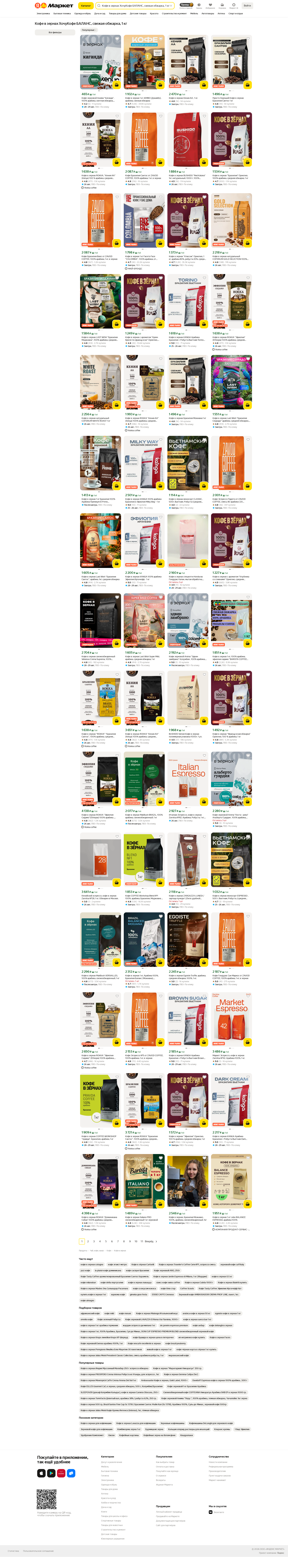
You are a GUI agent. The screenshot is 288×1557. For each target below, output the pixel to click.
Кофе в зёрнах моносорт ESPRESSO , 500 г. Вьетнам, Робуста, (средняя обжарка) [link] (230, 897)
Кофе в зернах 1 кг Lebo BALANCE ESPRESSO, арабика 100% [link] (229, 1218)
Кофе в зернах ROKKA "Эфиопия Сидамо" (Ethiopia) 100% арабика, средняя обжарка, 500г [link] (98, 1056)
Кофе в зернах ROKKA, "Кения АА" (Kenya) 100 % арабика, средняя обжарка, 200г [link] (99, 177)
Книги (104, 1511)
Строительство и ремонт (113, 1529)
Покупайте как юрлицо (167, 1471)
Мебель (105, 1466)
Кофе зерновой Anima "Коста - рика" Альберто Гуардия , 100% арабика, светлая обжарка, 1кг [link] (230, 816)
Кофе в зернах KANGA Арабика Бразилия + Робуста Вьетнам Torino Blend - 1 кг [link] (186, 338)
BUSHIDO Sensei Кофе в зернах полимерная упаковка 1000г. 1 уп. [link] (185, 735)
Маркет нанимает (217, 1480)
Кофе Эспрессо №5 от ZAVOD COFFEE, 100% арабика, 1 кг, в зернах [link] (144, 1056)
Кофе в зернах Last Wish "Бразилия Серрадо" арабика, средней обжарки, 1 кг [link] (231, 419)
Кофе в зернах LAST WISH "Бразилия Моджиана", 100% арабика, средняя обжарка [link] (100, 338)
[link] (92, 1264)
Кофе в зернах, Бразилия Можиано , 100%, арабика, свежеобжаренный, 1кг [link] (188, 1218)
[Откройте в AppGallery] (61, 1477)
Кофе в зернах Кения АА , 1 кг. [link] (183, 98)
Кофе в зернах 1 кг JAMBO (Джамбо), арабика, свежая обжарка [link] (143, 99)
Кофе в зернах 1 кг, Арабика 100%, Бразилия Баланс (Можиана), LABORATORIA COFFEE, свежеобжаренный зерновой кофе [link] (142, 977)
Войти (247, 5)
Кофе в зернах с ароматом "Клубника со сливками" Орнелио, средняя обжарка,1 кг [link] (231, 578)
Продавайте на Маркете (168, 1516)
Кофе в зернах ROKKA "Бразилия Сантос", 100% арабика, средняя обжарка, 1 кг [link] (141, 1137)
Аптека (104, 1493)
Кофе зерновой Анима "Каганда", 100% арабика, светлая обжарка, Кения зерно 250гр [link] (98, 99)
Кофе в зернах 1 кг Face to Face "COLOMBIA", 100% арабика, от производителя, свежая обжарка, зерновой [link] (141, 257)
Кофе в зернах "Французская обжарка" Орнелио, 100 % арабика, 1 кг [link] (231, 735)
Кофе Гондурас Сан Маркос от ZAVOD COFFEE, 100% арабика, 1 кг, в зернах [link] (231, 976)
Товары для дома (109, 1489)
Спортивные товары (111, 1520)
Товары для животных (112, 1525)
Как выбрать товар (165, 1462)
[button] (89, 30)
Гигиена (105, 1475)
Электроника (107, 1480)
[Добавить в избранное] (117, 39)
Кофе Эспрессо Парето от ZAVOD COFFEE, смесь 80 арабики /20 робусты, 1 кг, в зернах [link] (229, 500)
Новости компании (218, 1462)
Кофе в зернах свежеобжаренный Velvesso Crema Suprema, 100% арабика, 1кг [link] (98, 658)
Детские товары (109, 1534)
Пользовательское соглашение (38, 1551)
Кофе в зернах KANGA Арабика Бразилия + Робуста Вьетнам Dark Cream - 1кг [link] (229, 1137)
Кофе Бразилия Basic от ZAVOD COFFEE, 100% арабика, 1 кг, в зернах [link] (99, 257)
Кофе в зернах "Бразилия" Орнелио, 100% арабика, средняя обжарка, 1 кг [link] (230, 176)
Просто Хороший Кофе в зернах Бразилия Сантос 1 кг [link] (228, 99)
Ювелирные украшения (112, 1538)
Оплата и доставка (165, 1466)
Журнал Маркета (164, 1484)
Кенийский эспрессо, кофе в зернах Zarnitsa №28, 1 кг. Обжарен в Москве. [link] (100, 897)
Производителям (217, 1471)
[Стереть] (171, 6)
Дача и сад (106, 1507)
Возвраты (161, 1480)
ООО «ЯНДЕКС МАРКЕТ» (272, 1549)
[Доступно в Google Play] (51, 1477)
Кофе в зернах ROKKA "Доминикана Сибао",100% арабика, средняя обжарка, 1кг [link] (99, 1218)
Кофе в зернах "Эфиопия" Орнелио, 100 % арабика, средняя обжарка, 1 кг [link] (187, 1137)
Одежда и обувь (109, 1484)
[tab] (43, 13)
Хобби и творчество (111, 1502)
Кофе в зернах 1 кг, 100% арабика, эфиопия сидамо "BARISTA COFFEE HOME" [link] (230, 658)
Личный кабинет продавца (169, 1512)
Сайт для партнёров (166, 1525)
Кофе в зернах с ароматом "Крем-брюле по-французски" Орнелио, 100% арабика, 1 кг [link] (141, 338)
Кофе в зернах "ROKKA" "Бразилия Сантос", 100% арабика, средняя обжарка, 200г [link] (99, 735)
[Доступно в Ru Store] (71, 1477)
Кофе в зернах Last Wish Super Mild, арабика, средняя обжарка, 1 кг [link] (142, 657)
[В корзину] (116, 84)
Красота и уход (108, 1498)
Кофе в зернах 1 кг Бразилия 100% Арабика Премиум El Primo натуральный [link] (98, 500)
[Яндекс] (280, 1553)
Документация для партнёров (170, 1521)
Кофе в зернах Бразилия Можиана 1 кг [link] (187, 418)
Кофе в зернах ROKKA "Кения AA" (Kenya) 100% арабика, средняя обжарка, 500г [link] (142, 419)
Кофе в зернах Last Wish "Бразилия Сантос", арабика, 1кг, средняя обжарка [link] (100, 578)
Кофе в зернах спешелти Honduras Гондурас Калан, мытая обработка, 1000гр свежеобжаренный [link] (186, 578)
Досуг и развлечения (111, 1462)
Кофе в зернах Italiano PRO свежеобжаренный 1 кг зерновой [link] (141, 1218)
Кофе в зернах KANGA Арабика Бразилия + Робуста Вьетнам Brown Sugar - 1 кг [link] (186, 1056)
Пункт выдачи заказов (220, 1475)
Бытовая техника (109, 1471)
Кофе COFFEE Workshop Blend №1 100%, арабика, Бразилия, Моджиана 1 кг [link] (143, 897)
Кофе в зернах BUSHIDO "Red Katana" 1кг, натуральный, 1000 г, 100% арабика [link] (187, 177)
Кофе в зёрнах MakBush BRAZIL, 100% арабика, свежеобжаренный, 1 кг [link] (144, 816)
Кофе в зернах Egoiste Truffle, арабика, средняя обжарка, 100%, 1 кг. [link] (187, 976)
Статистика (13, 1551)
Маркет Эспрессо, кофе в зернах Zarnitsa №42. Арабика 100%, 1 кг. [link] (229, 1056)
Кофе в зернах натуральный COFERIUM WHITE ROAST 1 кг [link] (96, 419)
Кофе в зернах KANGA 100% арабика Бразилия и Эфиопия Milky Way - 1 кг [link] (143, 500)
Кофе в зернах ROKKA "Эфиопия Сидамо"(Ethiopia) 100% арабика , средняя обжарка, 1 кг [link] (98, 816)
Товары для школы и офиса (114, 1516)
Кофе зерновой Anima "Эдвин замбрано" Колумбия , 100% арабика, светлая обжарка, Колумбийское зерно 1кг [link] (187, 658)
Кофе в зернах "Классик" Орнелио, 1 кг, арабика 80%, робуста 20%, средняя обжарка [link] (188, 257)
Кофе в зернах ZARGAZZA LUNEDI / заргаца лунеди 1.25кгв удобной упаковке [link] (186, 897)
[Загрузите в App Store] (41, 1477)
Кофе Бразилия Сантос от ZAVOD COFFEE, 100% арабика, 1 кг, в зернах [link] (143, 176)
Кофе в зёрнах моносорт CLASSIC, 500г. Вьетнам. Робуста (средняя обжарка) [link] (185, 500)
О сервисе (161, 1475)
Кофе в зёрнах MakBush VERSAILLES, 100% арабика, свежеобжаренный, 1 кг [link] (100, 976)
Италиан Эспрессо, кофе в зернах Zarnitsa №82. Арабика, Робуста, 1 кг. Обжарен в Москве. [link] (186, 816)
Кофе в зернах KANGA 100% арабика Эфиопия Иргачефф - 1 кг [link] (143, 578)
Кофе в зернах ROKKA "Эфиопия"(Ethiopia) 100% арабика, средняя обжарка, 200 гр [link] (229, 338)
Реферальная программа (221, 1466)
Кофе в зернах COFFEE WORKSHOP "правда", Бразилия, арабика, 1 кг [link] (99, 1137)
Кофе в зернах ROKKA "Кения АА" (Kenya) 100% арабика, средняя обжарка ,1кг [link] (142, 735)
